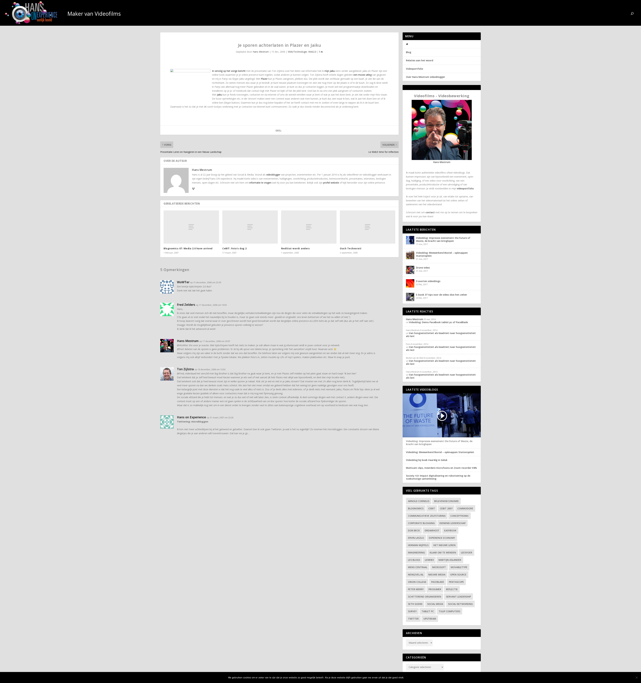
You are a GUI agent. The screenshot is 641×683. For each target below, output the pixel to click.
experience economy (442, 537)
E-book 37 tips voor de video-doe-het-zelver (441, 294)
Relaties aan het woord (419, 60)
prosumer (435, 589)
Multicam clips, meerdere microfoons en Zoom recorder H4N (441, 467)
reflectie (452, 589)
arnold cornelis (418, 501)
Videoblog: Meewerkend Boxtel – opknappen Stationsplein (442, 254)
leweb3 (429, 559)
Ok (409, 677)
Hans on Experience (191, 417)
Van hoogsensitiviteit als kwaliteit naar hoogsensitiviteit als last (441, 334)
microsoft (439, 567)
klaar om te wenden (443, 552)
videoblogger (273, 174)
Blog (408, 52)
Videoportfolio (414, 68)
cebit (431, 508)
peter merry (416, 589)
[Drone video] (410, 270)
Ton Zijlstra (185, 369)
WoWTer (183, 282)
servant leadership (458, 596)
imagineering (416, 552)
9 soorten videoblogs (428, 281)
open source (458, 574)
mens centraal (417, 567)
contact (430, 212)
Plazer (264, 78)
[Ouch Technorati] (367, 227)
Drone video (423, 267)
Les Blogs (414, 559)
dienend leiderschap (453, 523)
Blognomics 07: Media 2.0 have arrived (188, 248)
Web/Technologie (297, 51)
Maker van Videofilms (605, 14)
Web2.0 (312, 51)
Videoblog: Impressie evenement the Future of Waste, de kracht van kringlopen (443, 239)
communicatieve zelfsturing (427, 515)
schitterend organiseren (424, 596)
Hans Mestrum (261, 51)
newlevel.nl (415, 574)
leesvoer (466, 552)
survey (412, 611)
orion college (417, 581)
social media (435, 604)
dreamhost (432, 530)
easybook (450, 530)
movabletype (459, 567)
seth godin (415, 604)
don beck (414, 530)
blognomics (415, 508)
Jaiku (219, 94)
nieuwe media (436, 574)
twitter (413, 618)
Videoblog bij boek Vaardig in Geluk (426, 460)
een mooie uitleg (362, 74)
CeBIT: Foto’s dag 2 (234, 248)
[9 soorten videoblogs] (410, 283)
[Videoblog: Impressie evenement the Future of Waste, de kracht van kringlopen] (410, 240)
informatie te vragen (260, 182)
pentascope (456, 581)
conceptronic (459, 515)
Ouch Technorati (350, 248)
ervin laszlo (416, 537)
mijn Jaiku (330, 70)
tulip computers (449, 611)
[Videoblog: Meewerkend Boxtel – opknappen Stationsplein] (410, 255)
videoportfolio (465, 188)
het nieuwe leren (444, 545)
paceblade (437, 581)
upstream (429, 618)
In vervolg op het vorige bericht (229, 70)
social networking (460, 604)
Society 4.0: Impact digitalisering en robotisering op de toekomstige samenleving (438, 477)
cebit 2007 (446, 508)
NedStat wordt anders (295, 248)
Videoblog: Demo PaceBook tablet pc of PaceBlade (438, 322)
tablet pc (427, 611)
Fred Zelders (186, 305)
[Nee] (636, 677)
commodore (465, 508)
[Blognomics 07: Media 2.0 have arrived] (191, 227)
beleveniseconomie (446, 501)
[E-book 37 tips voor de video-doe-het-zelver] (410, 297)
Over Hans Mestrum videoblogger (425, 76)
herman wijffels (418, 545)
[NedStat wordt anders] (309, 227)
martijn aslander (450, 559)
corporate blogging (421, 523)
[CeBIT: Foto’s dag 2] (250, 227)
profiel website (331, 182)
